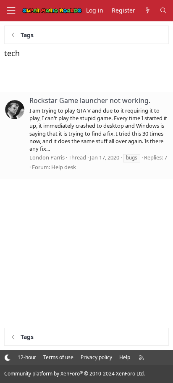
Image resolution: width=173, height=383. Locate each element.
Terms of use (58, 357)
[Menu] (11, 10)
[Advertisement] (86, 75)
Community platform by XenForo (74, 373)
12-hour (27, 357)
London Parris (47, 157)
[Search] (163, 10)
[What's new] (147, 10)
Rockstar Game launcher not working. (89, 100)
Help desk (63, 167)
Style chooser (7, 357)
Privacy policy (96, 357)
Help (124, 357)
